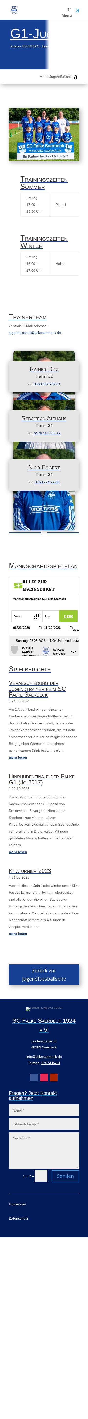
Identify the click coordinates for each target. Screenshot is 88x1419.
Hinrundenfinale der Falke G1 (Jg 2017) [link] (42, 779)
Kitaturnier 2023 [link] (30, 871)
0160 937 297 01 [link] (47, 384)
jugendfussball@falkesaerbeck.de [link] (35, 333)
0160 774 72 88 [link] (47, 482)
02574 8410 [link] (50, 1063)
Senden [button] (65, 1176)
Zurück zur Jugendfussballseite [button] (44, 974)
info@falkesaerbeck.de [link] (44, 1057)
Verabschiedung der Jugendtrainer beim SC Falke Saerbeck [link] (37, 689)
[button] (77, 10)
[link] (14, 10)
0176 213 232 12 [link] (47, 433)
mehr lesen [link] (18, 757)
